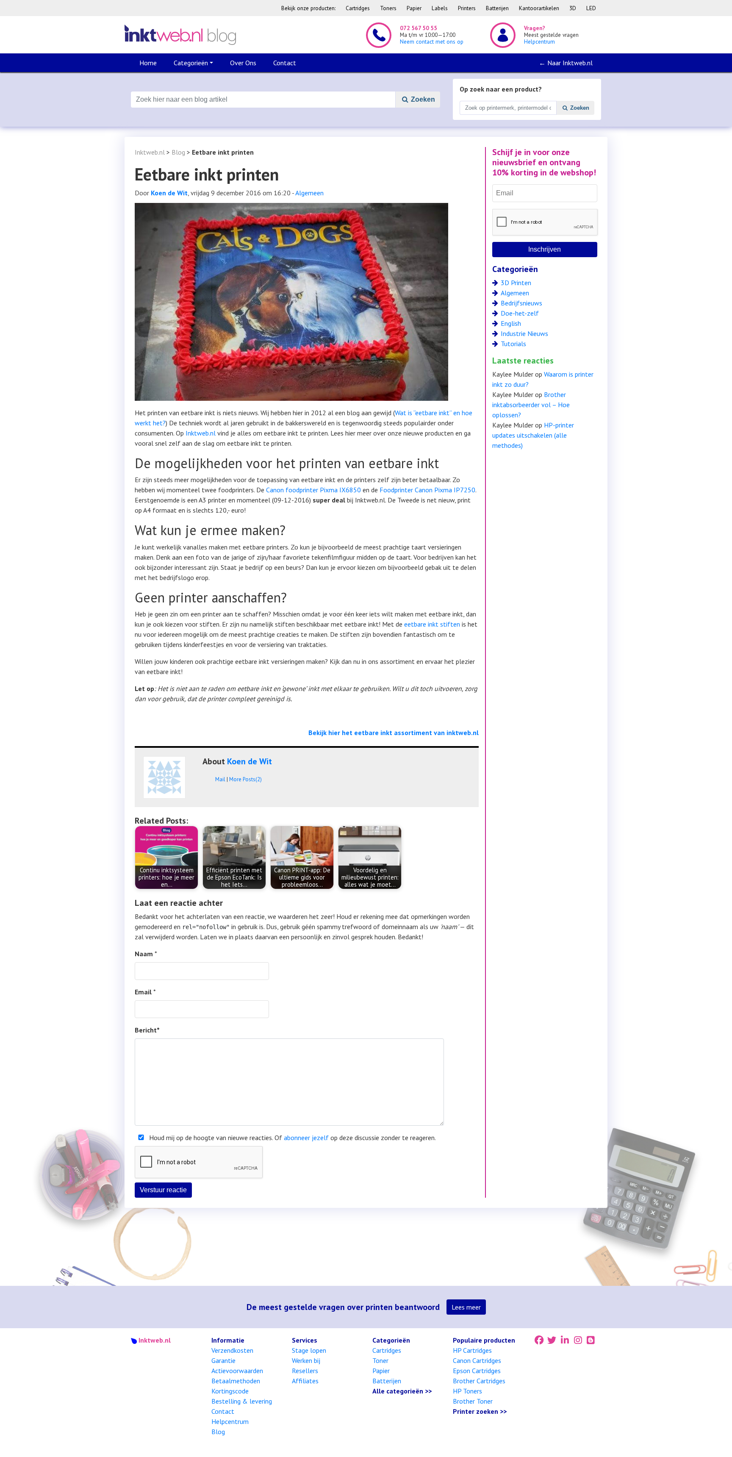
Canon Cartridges (477, 1360)
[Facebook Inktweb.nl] (539, 1340)
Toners (388, 8)
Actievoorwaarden (237, 1370)
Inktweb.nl (150, 152)
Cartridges (358, 8)
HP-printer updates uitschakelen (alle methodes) (533, 435)
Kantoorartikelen (539, 8)
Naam (144, 953)
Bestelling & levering (241, 1401)
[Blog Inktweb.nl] (591, 1340)
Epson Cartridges (477, 1370)
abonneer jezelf (306, 1137)
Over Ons (243, 62)
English (511, 323)
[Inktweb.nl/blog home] (180, 34)
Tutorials (513, 343)
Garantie (223, 1360)
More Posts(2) (245, 779)
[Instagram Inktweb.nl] (578, 1340)
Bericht (147, 1030)
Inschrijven (544, 249)
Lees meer (466, 1307)
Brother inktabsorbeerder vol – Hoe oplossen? (531, 404)
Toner (380, 1360)
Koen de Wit (169, 193)
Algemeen (309, 193)
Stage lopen (309, 1350)
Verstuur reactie (163, 1189)
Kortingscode (230, 1391)
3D (572, 8)
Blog (178, 152)
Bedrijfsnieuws (521, 303)
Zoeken (422, 99)
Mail (220, 779)
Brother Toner (473, 1401)
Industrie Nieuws (524, 333)
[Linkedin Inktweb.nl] (565, 1340)
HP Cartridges (472, 1350)
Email (143, 992)
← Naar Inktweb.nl (566, 62)
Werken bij (306, 1360)
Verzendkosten (232, 1350)
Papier (414, 8)
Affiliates (305, 1381)
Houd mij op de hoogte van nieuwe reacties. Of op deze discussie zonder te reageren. (292, 1137)
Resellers (305, 1370)
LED (591, 8)
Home (148, 62)
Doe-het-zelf (520, 313)
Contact (284, 62)
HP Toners (467, 1391)
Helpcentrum (230, 1421)
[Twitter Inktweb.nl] (552, 1340)
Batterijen (497, 8)
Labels (440, 8)
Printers (467, 8)
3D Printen (516, 282)
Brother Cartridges (479, 1381)
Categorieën (191, 62)
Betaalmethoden (235, 1381)
